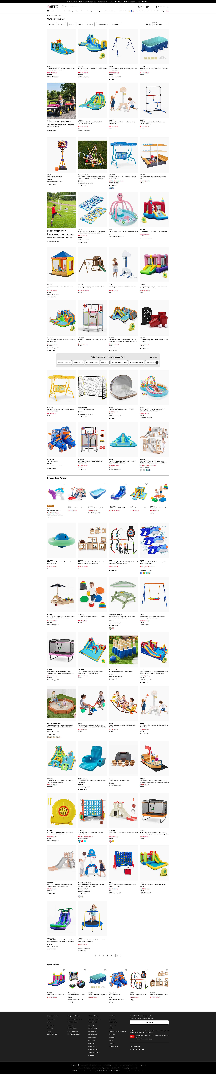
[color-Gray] (57, 737)
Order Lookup (50, 1025)
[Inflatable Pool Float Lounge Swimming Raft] (123, 387)
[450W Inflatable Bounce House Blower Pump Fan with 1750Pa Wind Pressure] (61, 810)
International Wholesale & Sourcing (117, 1031)
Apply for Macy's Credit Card (75, 1019)
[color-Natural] (54, 737)
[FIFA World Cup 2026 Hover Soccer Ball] (77, 980)
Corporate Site (112, 1025)
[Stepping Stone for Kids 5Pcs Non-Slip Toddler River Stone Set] (159, 493)
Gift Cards (70, 1025)
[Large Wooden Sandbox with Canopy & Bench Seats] (154, 155)
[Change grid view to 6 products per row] (150, 24)
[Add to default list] (64, 484)
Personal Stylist (92, 1037)
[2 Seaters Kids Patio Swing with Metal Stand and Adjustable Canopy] (123, 155)
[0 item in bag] (167, 6)
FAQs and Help (51, 1019)
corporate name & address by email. (134, 1070)
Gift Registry (91, 1055)
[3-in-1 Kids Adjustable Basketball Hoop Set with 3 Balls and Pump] (123, 264)
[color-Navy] (113, 188)
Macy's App (91, 1025)
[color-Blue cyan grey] (149, 573)
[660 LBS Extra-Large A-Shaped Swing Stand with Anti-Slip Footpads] (123, 46)
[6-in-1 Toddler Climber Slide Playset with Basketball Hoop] (123, 810)
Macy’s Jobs (112, 1034)
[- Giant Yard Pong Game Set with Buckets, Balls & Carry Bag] (154, 318)
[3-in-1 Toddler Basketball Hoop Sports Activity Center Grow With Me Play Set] (92, 862)
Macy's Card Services (73, 1031)
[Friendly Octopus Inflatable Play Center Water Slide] (123, 209)
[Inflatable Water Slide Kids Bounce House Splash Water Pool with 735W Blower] (61, 46)
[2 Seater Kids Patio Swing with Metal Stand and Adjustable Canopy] (61, 387)
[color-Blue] (110, 188)
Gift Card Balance (72, 1028)
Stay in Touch (91, 1040)
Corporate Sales (113, 1022)
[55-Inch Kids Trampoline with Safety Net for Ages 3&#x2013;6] (92, 318)
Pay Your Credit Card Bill (74, 1034)
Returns (49, 1031)
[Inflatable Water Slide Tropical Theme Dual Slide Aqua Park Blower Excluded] (61, 758)
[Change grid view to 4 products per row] (147, 25)
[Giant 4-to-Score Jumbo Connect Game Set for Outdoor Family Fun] (123, 862)
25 (117, 955)
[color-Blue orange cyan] (147, 573)
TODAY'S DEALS (72, 1)
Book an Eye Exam (93, 1049)
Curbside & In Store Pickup (94, 1019)
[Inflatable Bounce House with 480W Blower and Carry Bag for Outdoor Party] (154, 264)
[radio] (110, 188)
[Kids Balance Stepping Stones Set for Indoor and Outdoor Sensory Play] (92, 594)
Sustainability (112, 1043)
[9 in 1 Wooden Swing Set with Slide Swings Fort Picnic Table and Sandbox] (92, 264)
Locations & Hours (92, 1022)
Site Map (111, 1040)
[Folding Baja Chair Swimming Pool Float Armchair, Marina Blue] (92, 758)
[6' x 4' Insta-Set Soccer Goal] (92, 387)
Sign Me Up (149, 1022)
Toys (51, 15)
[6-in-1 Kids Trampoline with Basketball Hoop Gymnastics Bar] (92, 439)
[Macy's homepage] (48, 15)
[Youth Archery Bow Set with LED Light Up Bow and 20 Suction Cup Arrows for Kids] (123, 540)
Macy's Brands (92, 1031)
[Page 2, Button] (121, 955)
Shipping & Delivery (52, 1034)
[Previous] (49, 46)
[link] (61, 71)
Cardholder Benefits (72, 1022)
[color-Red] (82, 841)
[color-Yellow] (113, 841)
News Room (112, 1037)
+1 (61, 737)
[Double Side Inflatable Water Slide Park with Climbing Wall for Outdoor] (92, 100)
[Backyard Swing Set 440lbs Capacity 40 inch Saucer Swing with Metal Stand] (154, 594)
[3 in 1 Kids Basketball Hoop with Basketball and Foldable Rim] (123, 100)
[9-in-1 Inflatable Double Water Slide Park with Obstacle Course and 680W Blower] (92, 650)
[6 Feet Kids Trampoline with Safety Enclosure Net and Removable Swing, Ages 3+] (61, 650)
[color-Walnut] (51, 737)
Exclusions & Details (140, 1039)
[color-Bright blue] (79, 841)
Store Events (91, 1043)
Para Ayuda (50, 1028)
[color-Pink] (141, 470)
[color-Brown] (49, 737)
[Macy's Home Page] (53, 6)
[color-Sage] (110, 628)
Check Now (149, 1039)
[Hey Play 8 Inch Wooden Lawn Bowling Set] (123, 650)
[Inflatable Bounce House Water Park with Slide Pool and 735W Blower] (92, 46)
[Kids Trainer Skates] (61, 439)
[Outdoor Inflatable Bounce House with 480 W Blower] (154, 862)
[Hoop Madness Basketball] (61, 155)
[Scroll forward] (157, 362)
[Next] (74, 46)
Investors (111, 1028)
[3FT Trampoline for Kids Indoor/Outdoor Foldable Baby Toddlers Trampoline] (92, 918)
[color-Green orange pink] (144, 573)
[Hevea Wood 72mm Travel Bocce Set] (123, 758)
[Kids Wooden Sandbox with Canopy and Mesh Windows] (61, 264)
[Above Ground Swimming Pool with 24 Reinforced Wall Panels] (154, 46)
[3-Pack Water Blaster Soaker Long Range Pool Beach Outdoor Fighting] (154, 540)
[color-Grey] (144, 470)
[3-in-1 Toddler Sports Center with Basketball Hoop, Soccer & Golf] (154, 703)
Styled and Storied (113, 1046)
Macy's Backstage (92, 1028)
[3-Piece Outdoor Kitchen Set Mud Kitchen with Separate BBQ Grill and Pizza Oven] (92, 540)
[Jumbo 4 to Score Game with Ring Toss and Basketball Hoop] (92, 810)
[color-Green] (147, 470)
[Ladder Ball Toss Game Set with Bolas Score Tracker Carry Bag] (154, 100)
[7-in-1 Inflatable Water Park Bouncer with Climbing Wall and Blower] (61, 318)
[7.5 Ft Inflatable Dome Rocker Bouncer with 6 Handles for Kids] (61, 540)
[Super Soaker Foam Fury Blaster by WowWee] (56, 493)
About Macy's (112, 1019)
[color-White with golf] (82, 897)
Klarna (48, 1022)
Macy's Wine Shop (92, 1034)
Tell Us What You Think (93, 1052)
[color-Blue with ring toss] (79, 897)
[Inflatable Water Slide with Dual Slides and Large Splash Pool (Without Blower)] (123, 439)
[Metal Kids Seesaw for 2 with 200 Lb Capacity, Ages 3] (123, 703)
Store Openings (92, 1046)
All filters (155, 357)
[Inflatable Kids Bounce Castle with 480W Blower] (154, 209)
